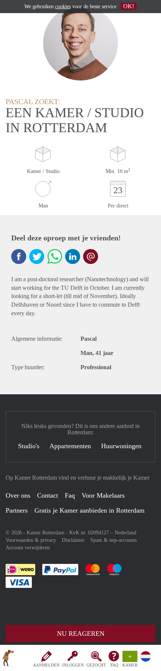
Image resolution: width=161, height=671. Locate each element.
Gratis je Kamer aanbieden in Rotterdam (89, 510)
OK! (128, 6)
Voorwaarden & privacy (31, 540)
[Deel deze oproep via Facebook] (18, 256)
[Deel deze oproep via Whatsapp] (54, 256)
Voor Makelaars (103, 495)
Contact (47, 495)
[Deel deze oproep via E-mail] (90, 256)
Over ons (18, 495)
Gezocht (96, 665)
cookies (63, 6)
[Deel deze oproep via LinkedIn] (72, 256)
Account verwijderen (28, 547)
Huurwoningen (121, 446)
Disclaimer (73, 540)
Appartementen (70, 446)
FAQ (114, 665)
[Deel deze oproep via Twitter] (36, 256)
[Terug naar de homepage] (8, 659)
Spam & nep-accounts (113, 540)
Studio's (28, 446)
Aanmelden (46, 665)
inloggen (73, 665)
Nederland (125, 532)
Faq (70, 495)
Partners (17, 510)
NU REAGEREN (80, 633)
